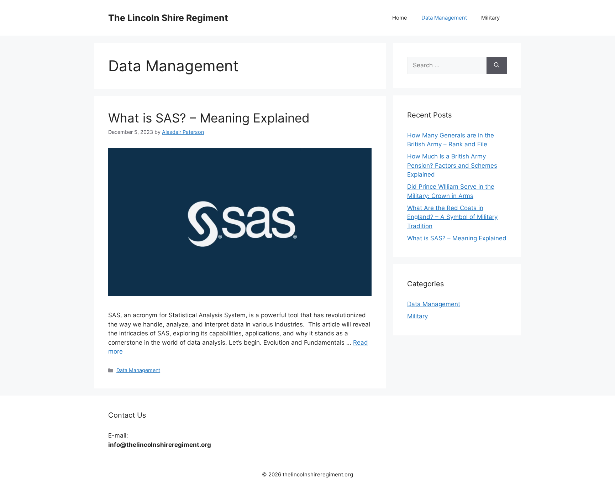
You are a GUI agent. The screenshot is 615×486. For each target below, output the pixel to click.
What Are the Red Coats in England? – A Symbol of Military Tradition (452, 217)
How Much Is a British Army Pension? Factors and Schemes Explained (452, 165)
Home (399, 17)
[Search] (497, 65)
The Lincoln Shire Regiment (168, 17)
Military (490, 17)
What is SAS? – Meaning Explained (209, 117)
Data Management (444, 17)
